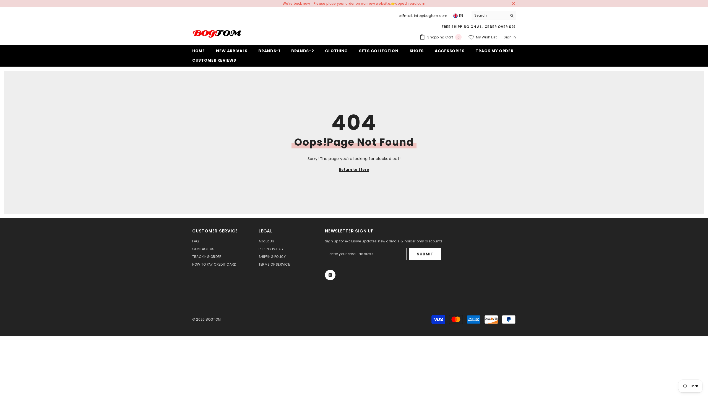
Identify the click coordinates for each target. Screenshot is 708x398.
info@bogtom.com (430, 15)
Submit (425, 254)
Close (513, 3)
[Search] (494, 15)
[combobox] (489, 15)
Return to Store (354, 169)
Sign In (510, 37)
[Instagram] (330, 275)
